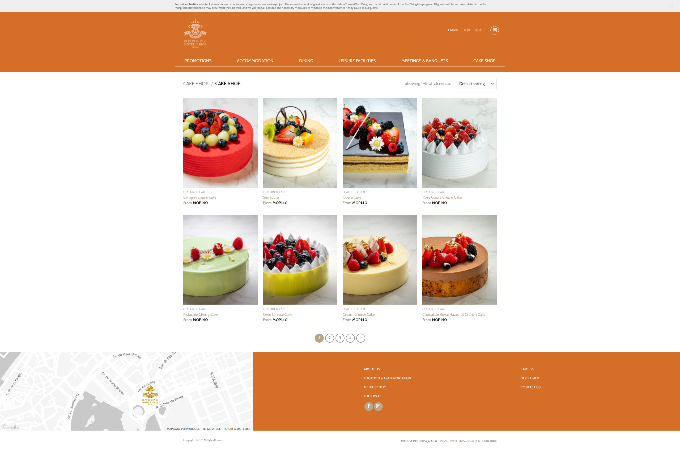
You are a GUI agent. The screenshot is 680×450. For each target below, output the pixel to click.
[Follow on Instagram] (378, 406)
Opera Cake (352, 197)
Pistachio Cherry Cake (200, 314)
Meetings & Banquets (424, 60)
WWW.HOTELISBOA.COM (456, 441)
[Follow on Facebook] (368, 406)
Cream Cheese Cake (359, 314)
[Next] (360, 338)
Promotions (198, 60)
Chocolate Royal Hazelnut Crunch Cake (453, 314)
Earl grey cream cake (199, 197)
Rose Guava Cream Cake (442, 197)
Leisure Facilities (357, 60)
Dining (306, 60)
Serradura (271, 197)
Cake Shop (484, 60)
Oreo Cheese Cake (277, 314)
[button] (671, 6)
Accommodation (255, 60)
